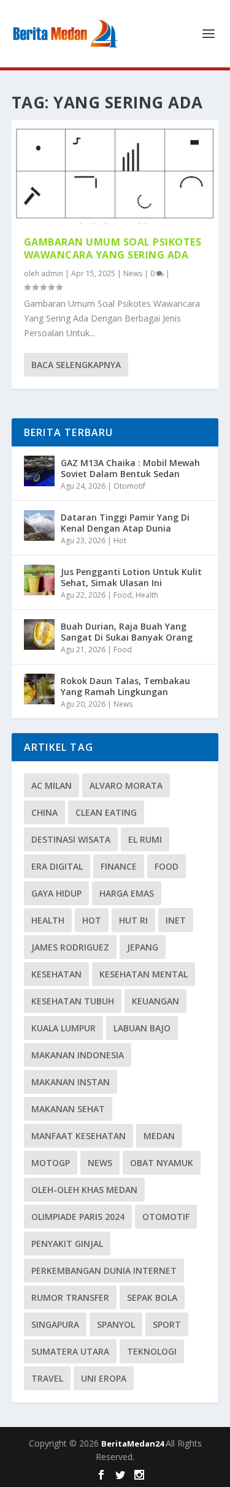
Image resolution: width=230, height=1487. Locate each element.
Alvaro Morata (126, 785)
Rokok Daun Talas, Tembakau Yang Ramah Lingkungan (125, 686)
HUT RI (133, 920)
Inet (176, 920)
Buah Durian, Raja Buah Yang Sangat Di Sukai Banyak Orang (127, 631)
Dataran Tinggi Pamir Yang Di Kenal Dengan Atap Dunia (125, 522)
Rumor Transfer (70, 1297)
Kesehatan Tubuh (72, 1001)
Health (147, 595)
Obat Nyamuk (161, 1163)
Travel (47, 1378)
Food (122, 595)
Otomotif (129, 486)
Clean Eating (106, 812)
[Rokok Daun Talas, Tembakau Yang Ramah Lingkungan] (39, 689)
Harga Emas (126, 893)
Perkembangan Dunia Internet (104, 1270)
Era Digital (57, 866)
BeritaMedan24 (133, 1443)
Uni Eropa (103, 1378)
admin (52, 273)
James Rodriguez (70, 947)
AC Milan (51, 785)
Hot (119, 540)
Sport (167, 1324)
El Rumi (145, 839)
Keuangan (155, 1001)
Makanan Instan (70, 1082)
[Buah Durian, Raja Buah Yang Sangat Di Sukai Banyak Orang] (39, 634)
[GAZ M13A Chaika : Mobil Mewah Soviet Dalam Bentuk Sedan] (39, 471)
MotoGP (50, 1163)
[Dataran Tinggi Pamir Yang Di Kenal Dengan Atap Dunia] (39, 525)
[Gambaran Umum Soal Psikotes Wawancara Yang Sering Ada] (115, 172)
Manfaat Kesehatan (78, 1136)
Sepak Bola (152, 1297)
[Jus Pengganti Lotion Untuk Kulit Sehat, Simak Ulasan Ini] (39, 580)
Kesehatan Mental (143, 974)
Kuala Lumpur (63, 1028)
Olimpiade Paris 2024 (78, 1216)
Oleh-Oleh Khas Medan (84, 1189)
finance (119, 866)
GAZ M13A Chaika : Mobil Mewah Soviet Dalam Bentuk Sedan (130, 468)
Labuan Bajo (142, 1028)
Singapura (55, 1324)
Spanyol (116, 1324)
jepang (142, 947)
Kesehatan (56, 974)
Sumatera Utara (70, 1351)
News (132, 273)
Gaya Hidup (56, 893)
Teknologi (152, 1351)
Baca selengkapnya (76, 365)
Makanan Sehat (68, 1109)
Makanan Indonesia (77, 1055)
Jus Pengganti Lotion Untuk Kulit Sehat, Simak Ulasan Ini (131, 577)
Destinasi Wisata (70, 839)
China (44, 812)
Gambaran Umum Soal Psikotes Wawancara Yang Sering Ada (113, 248)
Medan (159, 1136)
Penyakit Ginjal (67, 1243)
